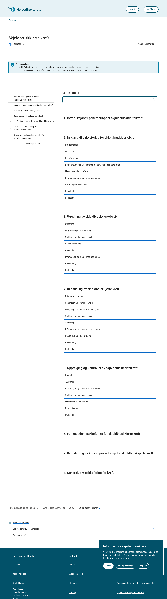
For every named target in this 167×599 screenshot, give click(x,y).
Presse (72, 592)
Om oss (16, 564)
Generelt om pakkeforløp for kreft (25, 144)
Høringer (73, 583)
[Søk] (153, 99)
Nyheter (72, 564)
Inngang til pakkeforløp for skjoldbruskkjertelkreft (31, 105)
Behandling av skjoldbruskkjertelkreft (26, 116)
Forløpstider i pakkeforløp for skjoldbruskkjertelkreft (23, 128)
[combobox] (110, 100)
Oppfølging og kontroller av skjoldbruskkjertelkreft (32, 121)
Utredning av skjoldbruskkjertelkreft (26, 111)
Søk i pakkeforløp (70, 93)
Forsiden (12, 20)
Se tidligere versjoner (88, 508)
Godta (108, 565)
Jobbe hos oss (19, 574)
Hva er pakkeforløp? (146, 44)
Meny (152, 9)
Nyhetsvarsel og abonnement (130, 592)
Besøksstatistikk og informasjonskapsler (135, 583)
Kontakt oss (18, 583)
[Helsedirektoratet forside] (27, 9)
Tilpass (143, 565)
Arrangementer (76, 574)
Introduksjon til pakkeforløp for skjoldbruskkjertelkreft (24, 98)
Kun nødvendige (125, 565)
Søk (131, 9)
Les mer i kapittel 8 (90, 70)
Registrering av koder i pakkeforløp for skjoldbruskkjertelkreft (27, 136)
